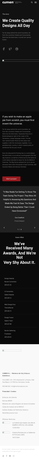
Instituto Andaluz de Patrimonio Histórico (15, 410)
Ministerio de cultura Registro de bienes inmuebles (18, 404)
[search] (32, 2)
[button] (36, 2)
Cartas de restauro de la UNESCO (13, 407)
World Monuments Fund (10, 413)
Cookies (13, 391)
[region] (19, 209)
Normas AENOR (7, 401)
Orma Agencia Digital (15, 451)
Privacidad (5, 391)
